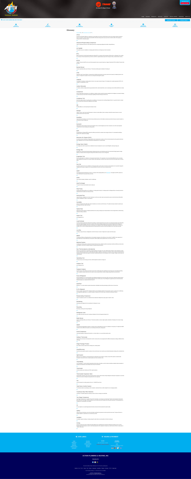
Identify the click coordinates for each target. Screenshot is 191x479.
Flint (87, 468)
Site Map (88, 446)
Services (160, 16)
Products (153, 16)
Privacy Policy (74, 446)
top (77, 40)
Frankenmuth (94, 468)
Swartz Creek (114, 468)
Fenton (85, 468)
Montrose (103, 468)
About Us (187, 16)
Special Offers (173, 16)
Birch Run (76, 468)
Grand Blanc (99, 468)
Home (143, 16)
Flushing (90, 468)
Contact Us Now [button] (185, 3)
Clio (79, 468)
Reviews (148, 16)
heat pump (108, 172)
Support (166, 16)
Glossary (74, 448)
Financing (181, 16)
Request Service (184, 20)
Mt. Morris (106, 468)
